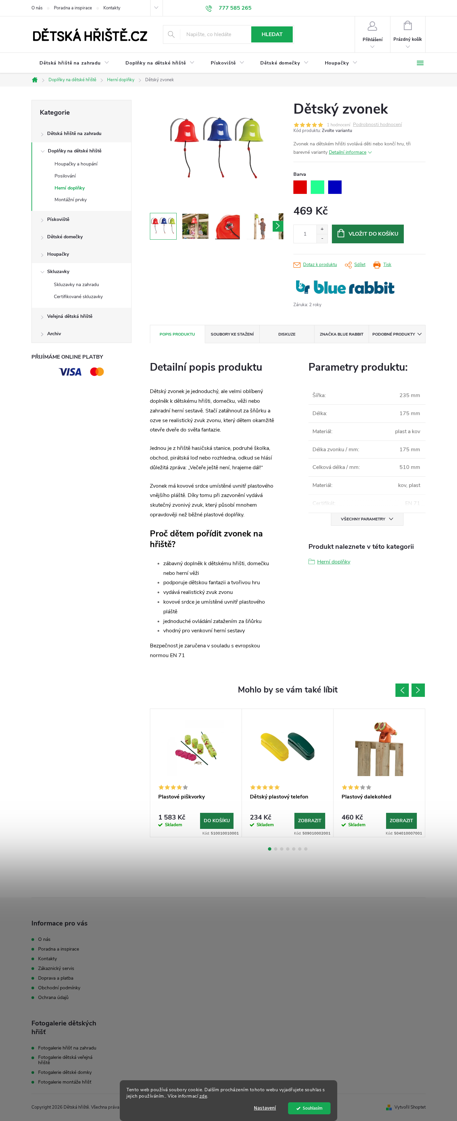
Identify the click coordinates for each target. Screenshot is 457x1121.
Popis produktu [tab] (177, 334)
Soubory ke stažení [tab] (232, 334)
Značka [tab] (341, 334)
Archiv (54, 334)
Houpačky (58, 254)
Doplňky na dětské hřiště (74, 151)
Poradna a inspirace (73, 8)
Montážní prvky (71, 200)
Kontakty (111, 8)
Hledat (272, 34)
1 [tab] (269, 849)
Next (418, 690)
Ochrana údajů (53, 997)
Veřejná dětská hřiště (69, 316)
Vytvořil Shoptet (410, 1107)
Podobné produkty (393, 334)
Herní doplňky (70, 188)
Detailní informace (347, 152)
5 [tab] (293, 849)
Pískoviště (58, 219)
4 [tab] (287, 849)
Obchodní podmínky (59, 988)
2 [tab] (275, 849)
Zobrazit (310, 821)
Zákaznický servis (56, 968)
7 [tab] (305, 849)
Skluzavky (58, 271)
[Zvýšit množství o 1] (322, 229)
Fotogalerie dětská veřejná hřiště (65, 1060)
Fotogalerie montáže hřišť (64, 1082)
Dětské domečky (65, 237)
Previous (402, 690)
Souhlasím (313, 1108)
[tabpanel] (196, 773)
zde (203, 1096)
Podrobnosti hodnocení (377, 125)
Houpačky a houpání (76, 164)
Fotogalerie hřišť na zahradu (67, 1048)
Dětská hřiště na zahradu (74, 133)
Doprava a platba (55, 978)
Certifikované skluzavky (78, 296)
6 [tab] (299, 849)
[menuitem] (74, 63)
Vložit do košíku (373, 234)
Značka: (345, 287)
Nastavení (265, 1108)
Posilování (65, 176)
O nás (36, 8)
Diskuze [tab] (286, 334)
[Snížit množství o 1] (322, 238)
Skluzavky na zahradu (76, 284)
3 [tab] (281, 849)
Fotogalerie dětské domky (65, 1072)
